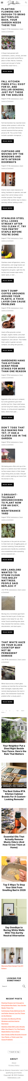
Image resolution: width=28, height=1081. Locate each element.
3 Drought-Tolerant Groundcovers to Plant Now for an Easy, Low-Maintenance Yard (12, 504)
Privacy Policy (14, 1065)
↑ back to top (14, 1052)
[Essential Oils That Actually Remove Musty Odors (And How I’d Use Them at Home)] (14, 821)
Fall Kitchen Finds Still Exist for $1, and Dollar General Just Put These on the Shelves (13, 88)
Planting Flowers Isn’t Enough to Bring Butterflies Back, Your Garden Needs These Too (13, 17)
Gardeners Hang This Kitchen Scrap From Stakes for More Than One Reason (13, 366)
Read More (7, 71)
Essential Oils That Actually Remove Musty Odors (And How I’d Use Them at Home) (14, 842)
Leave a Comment (7, 31)
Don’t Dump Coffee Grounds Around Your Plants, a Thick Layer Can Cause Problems (13, 297)
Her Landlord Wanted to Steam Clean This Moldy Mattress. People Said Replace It (11, 577)
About (14, 1063)
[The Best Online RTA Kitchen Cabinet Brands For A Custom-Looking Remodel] (14, 775)
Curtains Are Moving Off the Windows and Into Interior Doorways (12, 156)
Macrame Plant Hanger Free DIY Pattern (12, 967)
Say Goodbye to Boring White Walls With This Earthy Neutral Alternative (14, 931)
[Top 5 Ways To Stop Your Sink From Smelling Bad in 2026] (14, 869)
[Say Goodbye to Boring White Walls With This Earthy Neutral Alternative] (14, 911)
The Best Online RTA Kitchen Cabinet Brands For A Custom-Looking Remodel (14, 795)
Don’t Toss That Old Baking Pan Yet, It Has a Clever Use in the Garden (14, 433)
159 (18, 710)
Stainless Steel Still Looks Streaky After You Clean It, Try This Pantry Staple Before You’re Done (13, 226)
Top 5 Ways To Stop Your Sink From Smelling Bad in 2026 (14, 887)
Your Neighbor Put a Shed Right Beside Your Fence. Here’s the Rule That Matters (14, 749)
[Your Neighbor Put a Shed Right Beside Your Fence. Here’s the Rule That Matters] (14, 730)
